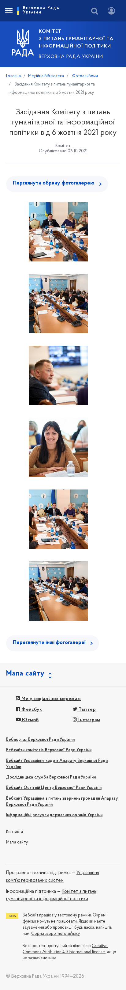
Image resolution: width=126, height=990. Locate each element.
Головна (13, 76)
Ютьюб (30, 720)
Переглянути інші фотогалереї (49, 642)
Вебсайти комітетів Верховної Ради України (48, 750)
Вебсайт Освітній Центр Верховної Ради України (54, 788)
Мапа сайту (17, 842)
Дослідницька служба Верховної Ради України (51, 777)
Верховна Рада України (71, 56)
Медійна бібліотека (46, 76)
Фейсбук (31, 709)
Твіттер (86, 709)
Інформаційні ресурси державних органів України (54, 815)
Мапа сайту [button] (25, 673)
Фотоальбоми (84, 76)
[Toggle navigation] (8, 10)
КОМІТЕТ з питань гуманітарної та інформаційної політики (76, 39)
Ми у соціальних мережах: (50, 698)
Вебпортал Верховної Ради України (40, 739)
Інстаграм (88, 720)
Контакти (14, 832)
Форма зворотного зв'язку (55, 933)
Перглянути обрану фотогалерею (53, 183)
